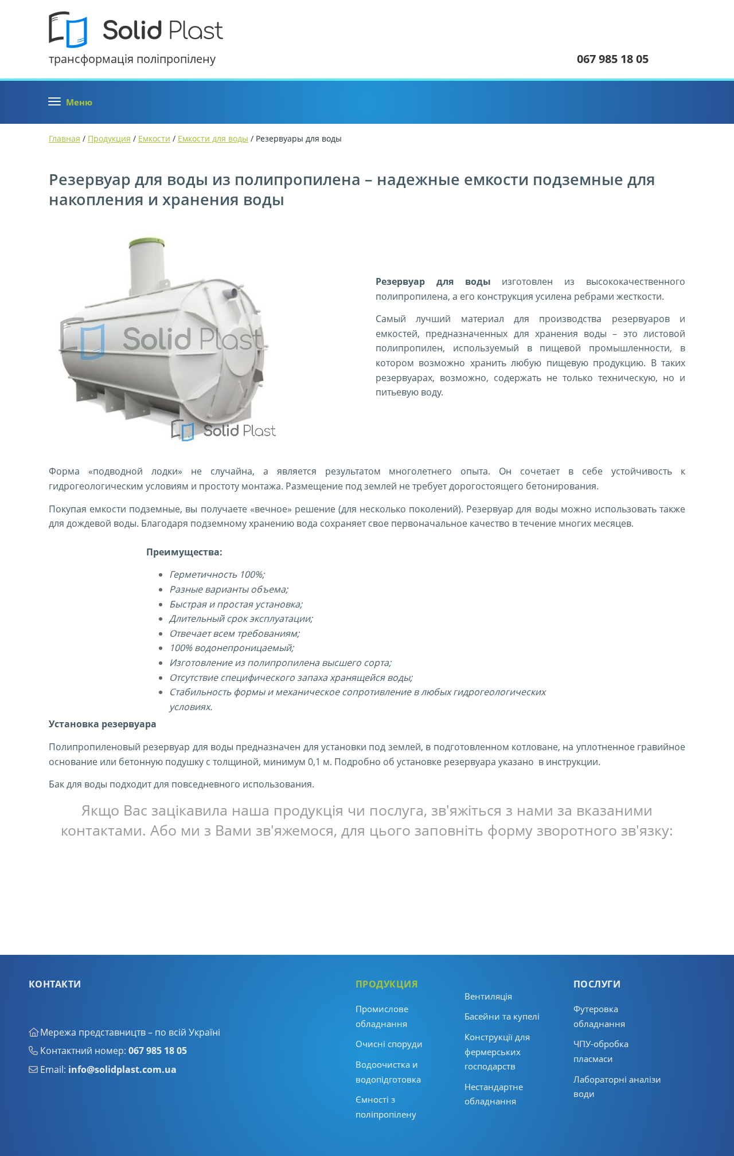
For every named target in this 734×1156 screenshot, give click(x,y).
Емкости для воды (213, 138)
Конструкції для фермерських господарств (497, 1051)
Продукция (109, 138)
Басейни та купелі (502, 1016)
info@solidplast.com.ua (122, 1069)
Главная (64, 138)
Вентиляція (488, 996)
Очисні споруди (389, 1043)
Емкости (154, 138)
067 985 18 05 (157, 1050)
